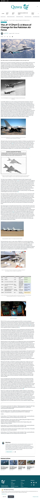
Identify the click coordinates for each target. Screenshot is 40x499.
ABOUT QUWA (33, 13)
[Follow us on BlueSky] (7, 0)
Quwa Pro (12, 484)
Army (22, 482)
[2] (29, 148)
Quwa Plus (13, 483)
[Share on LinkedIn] (10, 37)
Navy (22, 484)
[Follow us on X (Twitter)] (6, 0)
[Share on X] (7, 37)
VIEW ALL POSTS (9, 451)
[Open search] (37, 6)
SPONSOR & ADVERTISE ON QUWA (23, 13)
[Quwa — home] (20, 6)
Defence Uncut (3, 16)
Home (2, 20)
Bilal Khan (6, 33)
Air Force (22, 483)
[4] (18, 191)
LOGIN (3, 13)
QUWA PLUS (7, 13)
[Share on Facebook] (5, 37)
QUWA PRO (13, 13)
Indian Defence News (28, 16)
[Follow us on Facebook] (4, 0)
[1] (12, 143)
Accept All (11, 496)
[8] (23, 388)
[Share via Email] (12, 37)
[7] (19, 327)
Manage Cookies (35, 496)
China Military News (36, 16)
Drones (22, 486)
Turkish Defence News (19, 16)
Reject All (4, 496)
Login (12, 482)
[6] (30, 324)
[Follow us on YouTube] (1, 0)
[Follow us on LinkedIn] (3, 0)
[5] (13, 211)
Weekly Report (6, 20)
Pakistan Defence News (11, 16)
